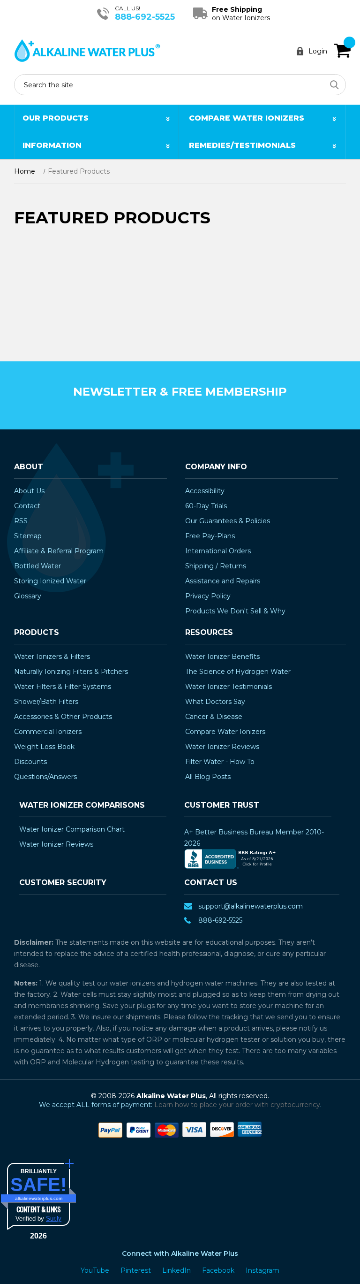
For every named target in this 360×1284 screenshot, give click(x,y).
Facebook (219, 1270)
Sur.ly (53, 1218)
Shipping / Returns (215, 566)
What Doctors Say (215, 701)
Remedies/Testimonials (242, 145)
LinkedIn (177, 1270)
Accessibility (205, 491)
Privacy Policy (208, 596)
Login (317, 51)
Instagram (262, 1270)
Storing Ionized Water (50, 581)
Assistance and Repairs (222, 581)
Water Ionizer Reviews (222, 746)
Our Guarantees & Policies (227, 521)
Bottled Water (37, 566)
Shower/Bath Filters (46, 701)
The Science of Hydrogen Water (238, 671)
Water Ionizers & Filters (52, 656)
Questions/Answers (45, 776)
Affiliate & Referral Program (59, 551)
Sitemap (28, 536)
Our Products (55, 118)
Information (52, 145)
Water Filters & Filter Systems (62, 686)
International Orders (218, 551)
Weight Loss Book (44, 746)
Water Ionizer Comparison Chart (72, 829)
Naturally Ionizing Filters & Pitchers (71, 671)
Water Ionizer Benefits (222, 656)
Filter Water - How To (220, 761)
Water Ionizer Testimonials (228, 686)
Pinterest (136, 1270)
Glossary (27, 596)
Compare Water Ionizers (246, 118)
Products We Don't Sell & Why (235, 611)
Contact (27, 506)
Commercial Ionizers (48, 731)
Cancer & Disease (213, 716)
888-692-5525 (145, 17)
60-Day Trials (206, 506)
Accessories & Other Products (63, 716)
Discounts (30, 761)
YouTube (96, 1270)
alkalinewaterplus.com (38, 1198)
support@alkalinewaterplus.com (250, 906)
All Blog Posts (208, 776)
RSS (21, 521)
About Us (29, 491)
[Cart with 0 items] (342, 51)
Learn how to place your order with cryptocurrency (237, 1105)
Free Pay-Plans (210, 536)
